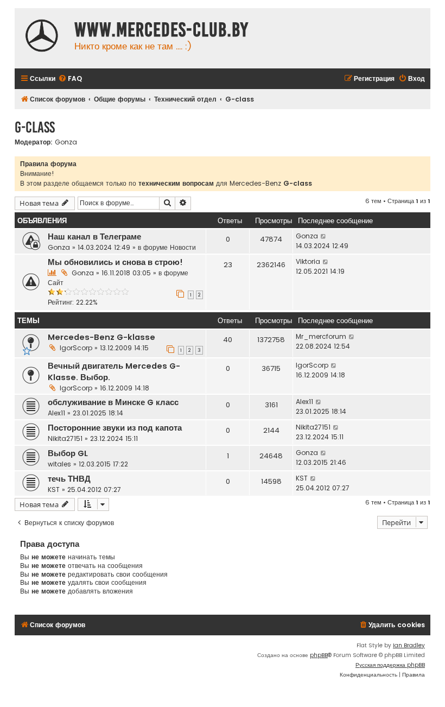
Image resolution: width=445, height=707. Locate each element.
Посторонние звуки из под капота (115, 427)
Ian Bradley (409, 645)
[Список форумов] (41, 37)
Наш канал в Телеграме (94, 236)
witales (59, 464)
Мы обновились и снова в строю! (115, 262)
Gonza (66, 142)
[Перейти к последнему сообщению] (323, 236)
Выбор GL (68, 453)
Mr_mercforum (321, 336)
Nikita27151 (65, 438)
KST (54, 489)
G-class (35, 127)
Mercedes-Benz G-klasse (101, 337)
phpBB (319, 655)
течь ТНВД (69, 479)
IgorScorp (76, 347)
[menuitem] (70, 79)
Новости (183, 247)
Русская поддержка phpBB (390, 665)
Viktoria (308, 261)
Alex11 (56, 413)
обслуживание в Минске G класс (113, 402)
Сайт (55, 282)
